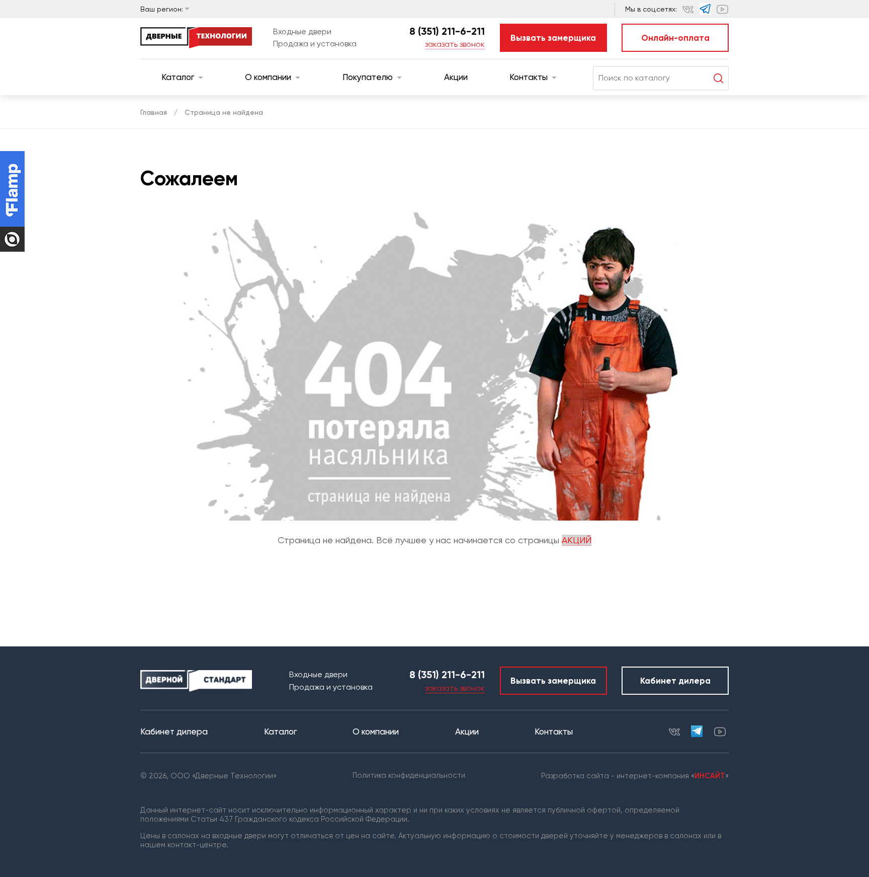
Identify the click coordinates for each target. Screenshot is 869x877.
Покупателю (367, 77)
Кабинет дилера (675, 681)
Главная (153, 112)
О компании (268, 77)
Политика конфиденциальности (409, 775)
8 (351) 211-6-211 (447, 31)
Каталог (177, 77)
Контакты (528, 77)
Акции (456, 77)
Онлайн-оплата (675, 38)
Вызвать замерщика (553, 38)
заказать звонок (455, 44)
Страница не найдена (224, 112)
